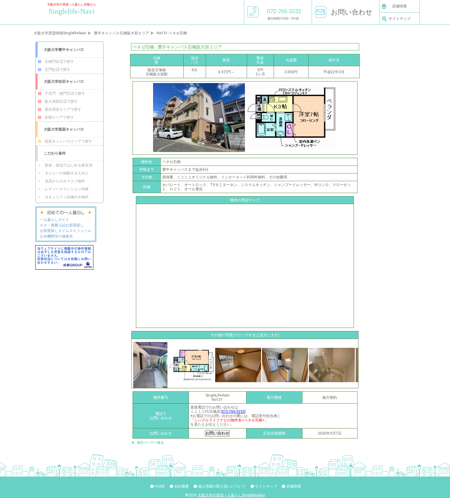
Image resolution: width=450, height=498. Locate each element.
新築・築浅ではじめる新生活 (68, 165)
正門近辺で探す (57, 69)
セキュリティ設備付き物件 (67, 197)
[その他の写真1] (238, 365)
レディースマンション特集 (67, 189)
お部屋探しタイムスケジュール (65, 231)
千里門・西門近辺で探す (65, 93)
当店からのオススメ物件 (65, 181)
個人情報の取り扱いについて (222, 486)
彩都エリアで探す (59, 117)
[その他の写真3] (332, 365)
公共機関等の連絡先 (56, 236)
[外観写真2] (150, 365)
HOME (160, 486)
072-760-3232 (233, 411)
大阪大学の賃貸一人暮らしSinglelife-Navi (231, 495)
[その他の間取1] (191, 365)
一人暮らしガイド (54, 220)
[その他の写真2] (285, 365)
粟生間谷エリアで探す (63, 109)
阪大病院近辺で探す (61, 101)
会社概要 (181, 486)
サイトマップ (399, 19)
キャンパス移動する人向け (67, 173)
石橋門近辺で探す (59, 61)
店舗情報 (399, 6)
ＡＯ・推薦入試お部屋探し (62, 225)
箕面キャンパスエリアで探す (68, 141)
